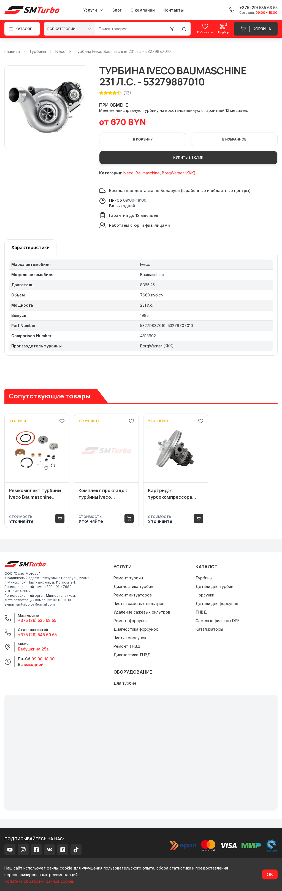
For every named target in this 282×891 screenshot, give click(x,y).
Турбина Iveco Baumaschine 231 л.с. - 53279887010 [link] (123, 51)
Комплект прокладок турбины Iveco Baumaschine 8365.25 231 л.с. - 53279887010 (104, 494)
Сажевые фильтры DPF (218, 620)
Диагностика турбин (133, 586)
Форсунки (205, 595)
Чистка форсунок (129, 637)
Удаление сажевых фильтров (141, 612)
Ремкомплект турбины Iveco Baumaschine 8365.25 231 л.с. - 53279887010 (35, 494)
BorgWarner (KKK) (179, 173)
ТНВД (201, 612)
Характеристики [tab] (30, 247)
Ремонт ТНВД (126, 646)
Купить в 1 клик (188, 157)
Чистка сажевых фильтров (138, 603)
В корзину (143, 139)
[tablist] (30, 247)
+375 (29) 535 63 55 (37, 620)
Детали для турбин (214, 586)
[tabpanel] (141, 305)
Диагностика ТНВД (132, 654)
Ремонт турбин (128, 578)
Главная (12, 51)
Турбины (37, 51)
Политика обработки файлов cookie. (39, 881)
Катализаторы (209, 629)
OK (270, 874)
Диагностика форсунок (135, 629)
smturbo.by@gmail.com (35, 604)
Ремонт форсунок (130, 620)
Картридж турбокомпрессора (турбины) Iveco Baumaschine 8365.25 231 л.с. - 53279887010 (173, 494)
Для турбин (124, 683)
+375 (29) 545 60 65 (37, 634)
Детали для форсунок (217, 603)
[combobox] (69, 29)
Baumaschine (148, 173)
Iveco (60, 51)
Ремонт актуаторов (132, 595)
